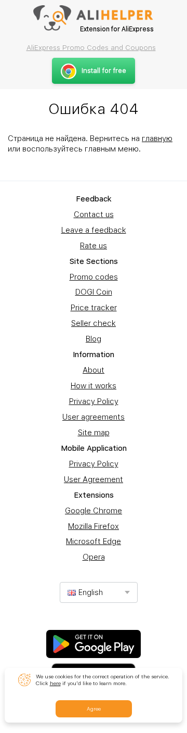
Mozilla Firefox (93, 526)
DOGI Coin (93, 292)
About (93, 370)
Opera (94, 557)
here (55, 683)
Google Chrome (93, 510)
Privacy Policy (93, 401)
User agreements (93, 417)
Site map (94, 432)
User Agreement (93, 479)
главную (157, 138)
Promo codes (94, 277)
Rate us (93, 245)
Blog (93, 339)
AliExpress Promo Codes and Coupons (91, 47)
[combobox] (99, 592)
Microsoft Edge (93, 541)
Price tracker (94, 307)
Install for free (104, 70)
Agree (94, 708)
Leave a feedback (93, 230)
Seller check (93, 323)
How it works (93, 385)
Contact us (94, 214)
